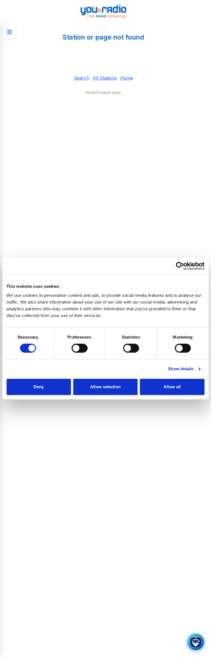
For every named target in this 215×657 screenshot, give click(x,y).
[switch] (79, 348)
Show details (180, 368)
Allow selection (105, 386)
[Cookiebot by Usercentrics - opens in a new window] (179, 266)
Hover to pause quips (103, 92)
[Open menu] (9, 32)
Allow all (172, 386)
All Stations (105, 78)
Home (126, 78)
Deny (39, 386)
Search (81, 78)
